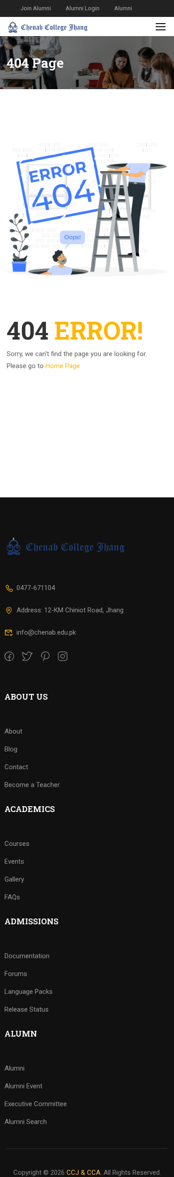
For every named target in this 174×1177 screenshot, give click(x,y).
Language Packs (28, 992)
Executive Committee (35, 1104)
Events (14, 861)
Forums (15, 974)
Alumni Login (82, 8)
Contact (16, 767)
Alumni (123, 8)
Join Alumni (36, 8)
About (13, 731)
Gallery (14, 879)
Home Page (63, 366)
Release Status (26, 1009)
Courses (16, 844)
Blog (10, 749)
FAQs (12, 897)
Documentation (27, 956)
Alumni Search (25, 1122)
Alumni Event (23, 1086)
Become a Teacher (32, 785)
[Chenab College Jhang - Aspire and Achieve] (48, 26)
